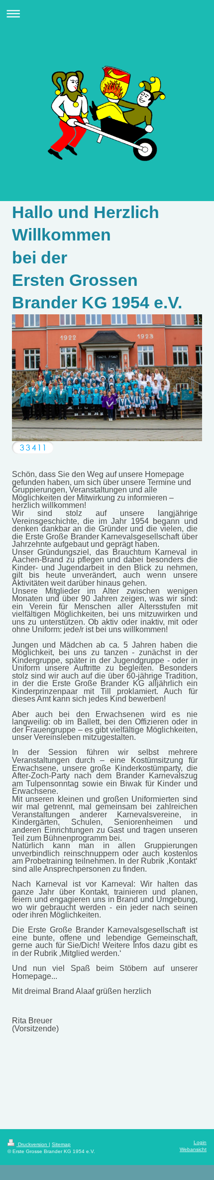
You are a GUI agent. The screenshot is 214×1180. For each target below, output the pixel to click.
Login (200, 1142)
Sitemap (61, 1144)
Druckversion (32, 1144)
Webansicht (193, 1149)
